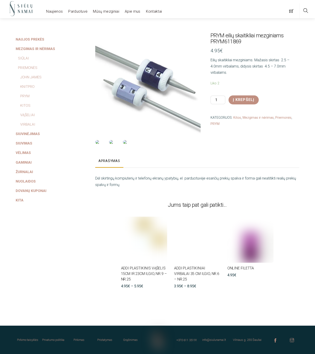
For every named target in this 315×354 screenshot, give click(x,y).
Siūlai (23, 58)
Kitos (237, 118)
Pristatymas (104, 340)
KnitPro (27, 87)
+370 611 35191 (186, 340)
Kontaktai (154, 11)
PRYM (215, 124)
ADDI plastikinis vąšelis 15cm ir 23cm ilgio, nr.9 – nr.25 (144, 273)
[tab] (109, 161)
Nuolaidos (26, 181)
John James (31, 77)
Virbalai (27, 124)
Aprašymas (109, 161)
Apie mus (132, 11)
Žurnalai (24, 172)
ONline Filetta (240, 268)
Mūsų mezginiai (106, 11)
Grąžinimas (130, 340)
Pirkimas (79, 340)
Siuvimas (24, 143)
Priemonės (283, 118)
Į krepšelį (243, 99)
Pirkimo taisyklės (27, 340)
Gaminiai (24, 162)
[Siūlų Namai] (21, 8)
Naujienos (54, 11)
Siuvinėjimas (28, 134)
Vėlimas (23, 153)
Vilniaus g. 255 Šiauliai (247, 340)
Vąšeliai (27, 115)
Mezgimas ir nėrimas (258, 118)
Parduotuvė (77, 11)
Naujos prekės (30, 39)
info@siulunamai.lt (214, 340)
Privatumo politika (53, 340)
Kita (20, 200)
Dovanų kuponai (31, 191)
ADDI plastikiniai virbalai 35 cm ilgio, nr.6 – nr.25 (196, 273)
